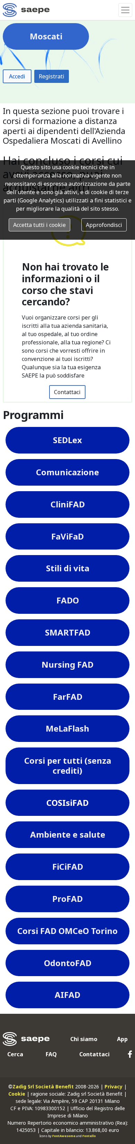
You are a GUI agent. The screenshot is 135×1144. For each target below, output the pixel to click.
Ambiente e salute (67, 834)
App (122, 1039)
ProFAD (67, 898)
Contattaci (67, 392)
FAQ (51, 1054)
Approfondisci (104, 225)
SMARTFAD (67, 632)
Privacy (114, 1086)
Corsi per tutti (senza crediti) (67, 765)
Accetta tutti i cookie (39, 225)
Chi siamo (83, 1039)
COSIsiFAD (67, 802)
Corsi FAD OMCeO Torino (67, 930)
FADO (67, 600)
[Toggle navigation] (125, 10)
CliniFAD (68, 504)
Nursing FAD (67, 664)
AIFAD (67, 994)
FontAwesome (63, 1136)
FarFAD (67, 696)
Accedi (17, 76)
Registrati (51, 76)
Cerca (15, 1054)
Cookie (16, 1093)
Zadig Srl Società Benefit (43, 1086)
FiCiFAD (67, 866)
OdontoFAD (67, 963)
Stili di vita (67, 568)
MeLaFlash (67, 728)
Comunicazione (67, 472)
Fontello (89, 1136)
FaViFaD (67, 536)
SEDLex (67, 440)
